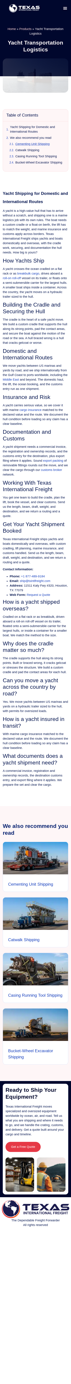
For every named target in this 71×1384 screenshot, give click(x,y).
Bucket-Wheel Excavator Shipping (38, 162)
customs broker (51, 470)
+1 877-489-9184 (33, 576)
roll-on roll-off (12, 278)
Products (25, 29)
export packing (53, 460)
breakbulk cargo (28, 273)
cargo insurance (30, 410)
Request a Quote (38, 595)
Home (12, 29)
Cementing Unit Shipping (32, 144)
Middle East (11, 379)
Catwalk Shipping (27, 150)
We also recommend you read (30, 137)
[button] (65, 8)
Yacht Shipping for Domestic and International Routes (32, 129)
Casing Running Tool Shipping (36, 156)
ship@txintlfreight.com (35, 581)
